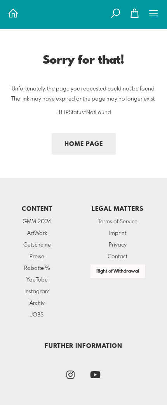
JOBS (36, 315)
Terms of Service (117, 221)
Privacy (118, 245)
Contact (117, 256)
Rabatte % (37, 268)
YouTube (37, 280)
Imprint (117, 233)
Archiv (37, 303)
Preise (37, 256)
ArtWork (37, 233)
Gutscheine (37, 245)
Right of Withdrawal (117, 271)
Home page (83, 144)
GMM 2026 (37, 221)
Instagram (37, 291)
